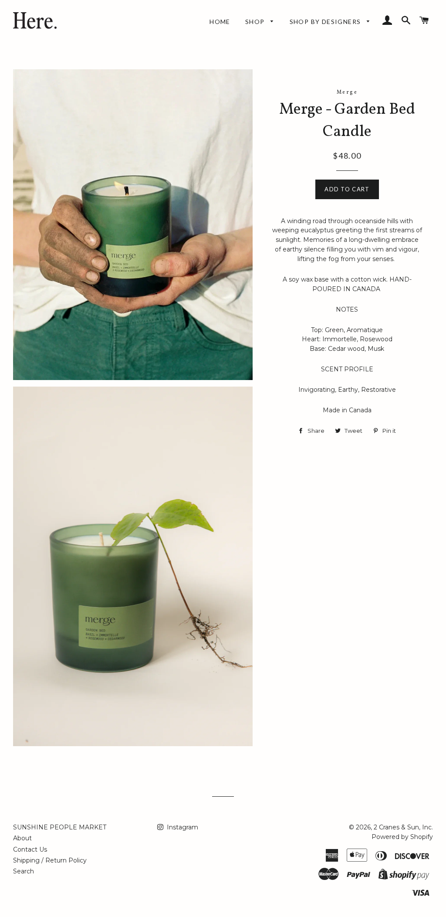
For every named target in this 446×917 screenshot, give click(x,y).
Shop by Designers (326, 21)
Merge (347, 92)
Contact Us (30, 849)
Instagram (181, 827)
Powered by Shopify (402, 837)
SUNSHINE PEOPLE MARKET (59, 827)
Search (23, 871)
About (22, 838)
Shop (256, 21)
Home (219, 21)
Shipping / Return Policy (50, 860)
